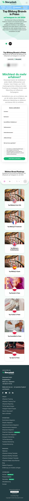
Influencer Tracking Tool (8, 401)
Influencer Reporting (7, 404)
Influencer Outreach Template (10, 458)
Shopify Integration (7, 422)
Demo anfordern (6, 413)
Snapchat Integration (11, 432)
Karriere (7, 474)
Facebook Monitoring (8, 442)
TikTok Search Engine (8, 406)
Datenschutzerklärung (14, 489)
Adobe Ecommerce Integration (10, 425)
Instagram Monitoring (8, 437)
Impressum (14, 493)
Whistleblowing (6, 481)
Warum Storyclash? (7, 411)
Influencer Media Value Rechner (10, 460)
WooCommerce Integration (9, 427)
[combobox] (10, 181)
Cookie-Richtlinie (14, 491)
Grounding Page (14, 495)
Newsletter (8, 479)
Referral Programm (7, 465)
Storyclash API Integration (9, 434)
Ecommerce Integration (8, 420)
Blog (3, 463)
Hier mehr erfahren (25, 7)
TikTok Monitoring (7, 439)
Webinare (4, 451)
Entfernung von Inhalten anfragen (11, 467)
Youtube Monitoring (7, 444)
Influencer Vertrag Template (9, 453)
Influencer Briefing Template (10, 455)
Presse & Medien (6, 477)
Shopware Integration (8, 430)
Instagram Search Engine (9, 408)
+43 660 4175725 (7, 384)
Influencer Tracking (7, 399)
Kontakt (4, 484)
